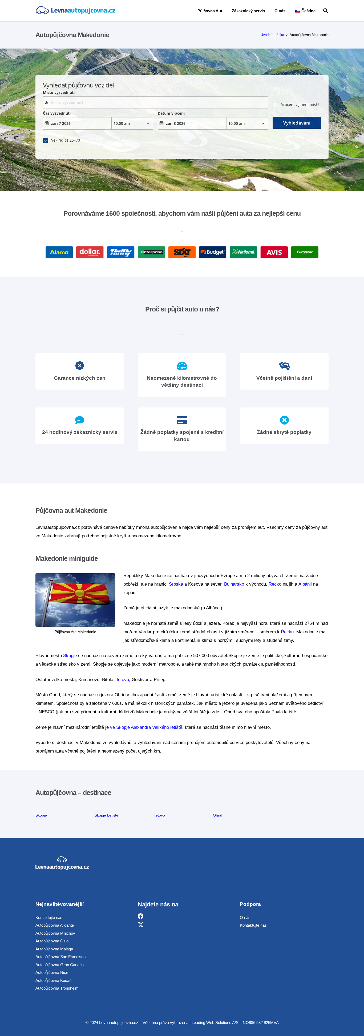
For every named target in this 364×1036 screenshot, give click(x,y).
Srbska (176, 584)
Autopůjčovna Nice (51, 972)
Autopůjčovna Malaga (54, 949)
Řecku (287, 631)
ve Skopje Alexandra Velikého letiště (146, 727)
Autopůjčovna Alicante (54, 925)
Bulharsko (234, 584)
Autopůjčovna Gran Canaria (59, 964)
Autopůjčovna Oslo (51, 941)
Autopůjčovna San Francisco (60, 956)
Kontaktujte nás (48, 917)
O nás (245, 917)
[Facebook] (141, 916)
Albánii (305, 584)
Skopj (40, 815)
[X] (141, 925)
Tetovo (122, 679)
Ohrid (217, 815)
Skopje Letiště (106, 815)
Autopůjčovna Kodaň (53, 980)
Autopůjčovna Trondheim (57, 988)
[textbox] (155, 102)
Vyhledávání (296, 123)
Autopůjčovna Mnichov (55, 933)
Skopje (70, 655)
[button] (319, 10)
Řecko (275, 584)
